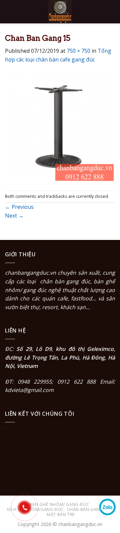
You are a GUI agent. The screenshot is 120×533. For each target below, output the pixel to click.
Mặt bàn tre (61, 514)
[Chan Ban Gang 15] (60, 126)
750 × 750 (78, 50)
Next (14, 215)
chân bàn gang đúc (65, 281)
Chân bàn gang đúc (90, 509)
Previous (19, 207)
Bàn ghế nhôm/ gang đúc (59, 504)
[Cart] (111, 11)
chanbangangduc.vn (30, 272)
